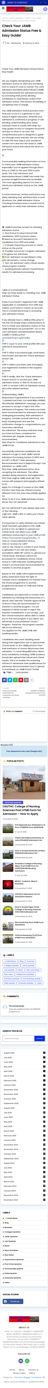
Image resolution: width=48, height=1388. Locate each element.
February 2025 (24, 1135)
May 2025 (24, 1122)
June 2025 (24, 1117)
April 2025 (24, 1126)
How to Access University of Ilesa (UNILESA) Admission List (30, 852)
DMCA (32, 1373)
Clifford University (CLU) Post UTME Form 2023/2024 (28, 936)
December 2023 (24, 1195)
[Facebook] (4, 680)
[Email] (26, 680)
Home (5, 18)
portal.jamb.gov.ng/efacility (16, 337)
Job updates (9, 970)
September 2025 (24, 1103)
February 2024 (24, 1186)
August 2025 (24, 1108)
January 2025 (24, 1140)
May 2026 (24, 1066)
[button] (41, 3)
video (39, 983)
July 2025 (24, 1112)
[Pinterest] (20, 680)
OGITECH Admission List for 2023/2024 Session (27, 895)
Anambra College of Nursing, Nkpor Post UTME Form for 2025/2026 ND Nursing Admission (28, 867)
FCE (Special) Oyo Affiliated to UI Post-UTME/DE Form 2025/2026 (30, 826)
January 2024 (24, 1190)
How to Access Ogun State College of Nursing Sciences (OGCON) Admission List (28, 909)
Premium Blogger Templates (28, 1377)
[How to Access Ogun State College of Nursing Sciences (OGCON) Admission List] (8, 910)
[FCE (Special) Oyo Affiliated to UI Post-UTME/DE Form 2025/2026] (8, 828)
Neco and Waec (33, 970)
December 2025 (24, 1089)
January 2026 (24, 1085)
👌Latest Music (10, 961)
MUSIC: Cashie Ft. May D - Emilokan (26, 882)
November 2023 (24, 1200)
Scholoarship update (31, 979)
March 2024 (24, 1181)
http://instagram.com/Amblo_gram (35, 1302)
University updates (25, 983)
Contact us (33, 1370)
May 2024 (24, 1172)
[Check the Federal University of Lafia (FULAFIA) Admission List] (8, 841)
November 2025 (24, 1094)
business (30, 961)
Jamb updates (16, 18)
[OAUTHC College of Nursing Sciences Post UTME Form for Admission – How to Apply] (24, 782)
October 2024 (24, 1154)
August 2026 (24, 1053)
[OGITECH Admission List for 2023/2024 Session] (8, 897)
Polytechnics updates (25, 974)
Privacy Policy (19, 1373)
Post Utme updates (11, 979)
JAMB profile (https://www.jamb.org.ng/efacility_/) (23, 536)
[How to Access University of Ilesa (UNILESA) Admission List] (8, 854)
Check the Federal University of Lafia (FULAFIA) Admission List (29, 839)
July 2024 (24, 1168)
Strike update (9, 983)
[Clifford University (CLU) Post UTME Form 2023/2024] (8, 938)
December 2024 (24, 1145)
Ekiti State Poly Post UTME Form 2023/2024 (29, 923)
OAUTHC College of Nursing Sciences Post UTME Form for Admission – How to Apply (22, 810)
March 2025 (24, 1131)
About (21, 1370)
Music (20, 970)
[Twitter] (9, 680)
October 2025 (24, 1099)
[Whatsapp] (15, 680)
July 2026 (24, 1057)
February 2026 (24, 1080)
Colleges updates (11, 965)
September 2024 (24, 1158)
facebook (14, 1301)
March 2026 (24, 1076)
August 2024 (24, 1163)
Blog (21, 961)
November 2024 (24, 1149)
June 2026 (24, 1062)
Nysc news (8, 974)
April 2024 (24, 1177)
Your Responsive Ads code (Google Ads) (24, 751)
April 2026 (24, 1071)
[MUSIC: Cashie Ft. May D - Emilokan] (8, 884)
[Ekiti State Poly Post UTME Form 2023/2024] (8, 926)
